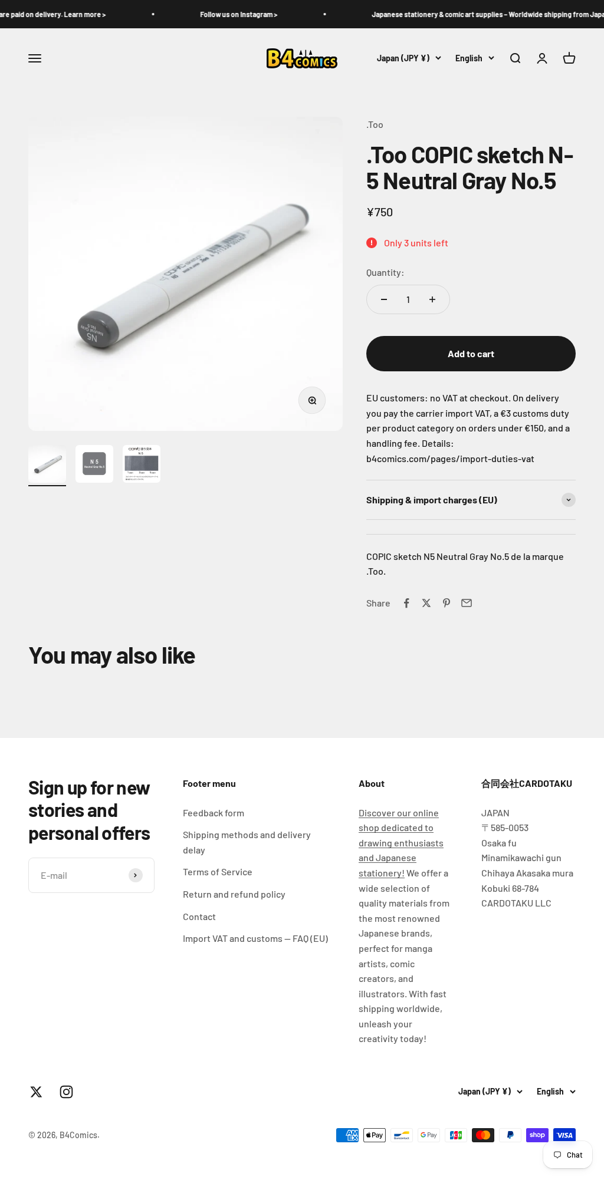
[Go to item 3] (141, 465)
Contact (199, 916)
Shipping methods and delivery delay (247, 842)
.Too (374, 124)
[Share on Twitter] (426, 603)
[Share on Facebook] (406, 603)
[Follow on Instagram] (66, 1092)
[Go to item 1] (47, 465)
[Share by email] (467, 603)
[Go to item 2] (94, 465)
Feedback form (213, 812)
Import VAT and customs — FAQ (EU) (255, 938)
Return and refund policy (234, 893)
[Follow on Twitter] (36, 1092)
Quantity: (385, 272)
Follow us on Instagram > (225, 14)
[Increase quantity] (432, 299)
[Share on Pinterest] (446, 603)
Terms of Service (217, 871)
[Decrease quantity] (384, 299)
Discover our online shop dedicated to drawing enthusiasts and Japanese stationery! (401, 842)
